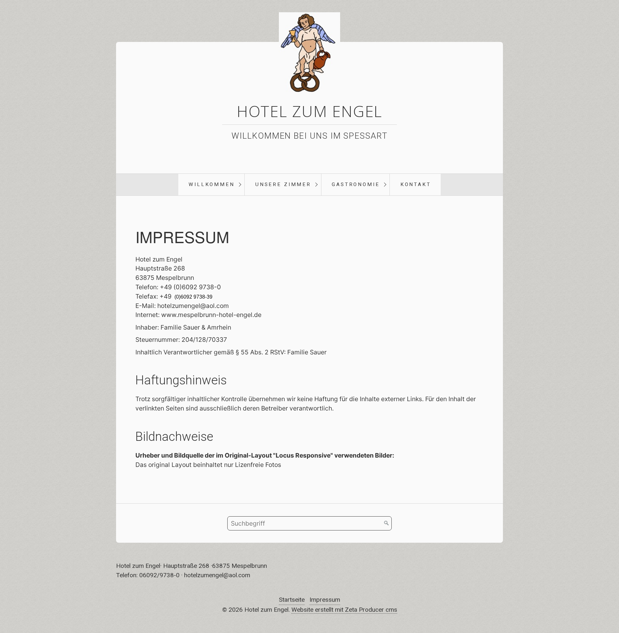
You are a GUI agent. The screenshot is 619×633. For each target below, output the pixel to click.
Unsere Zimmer (283, 184)
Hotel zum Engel (310, 111)
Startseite (292, 599)
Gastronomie (355, 184)
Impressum (325, 599)
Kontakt (415, 184)
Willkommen (211, 184)
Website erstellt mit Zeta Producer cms (344, 609)
